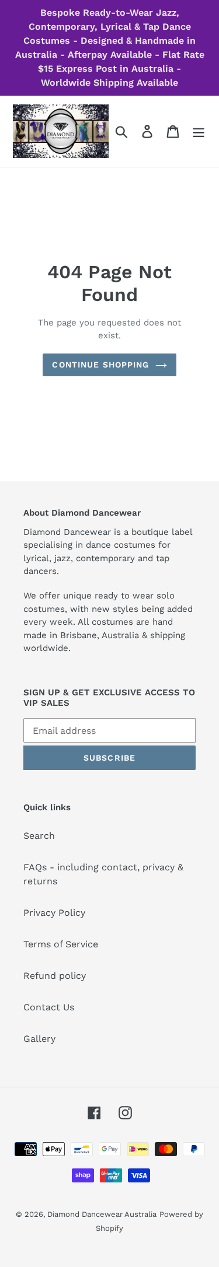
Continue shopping (100, 364)
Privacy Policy (54, 912)
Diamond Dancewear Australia (102, 1214)
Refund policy (54, 975)
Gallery (39, 1038)
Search (39, 835)
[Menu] (198, 131)
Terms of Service (60, 944)
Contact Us (48, 1007)
